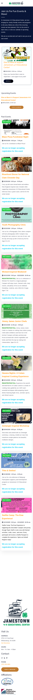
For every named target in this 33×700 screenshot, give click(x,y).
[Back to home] (16, 3)
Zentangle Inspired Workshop (15, 426)
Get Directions (5, 643)
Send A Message (9, 669)
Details (8, 81)
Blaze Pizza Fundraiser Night (15, 137)
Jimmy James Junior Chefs (14, 321)
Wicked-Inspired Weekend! (14, 272)
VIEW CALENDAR (16, 107)
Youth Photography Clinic (14, 225)
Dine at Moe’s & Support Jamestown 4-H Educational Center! (15, 64)
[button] (2, 3)
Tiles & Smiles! (9, 470)
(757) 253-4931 (5, 664)
